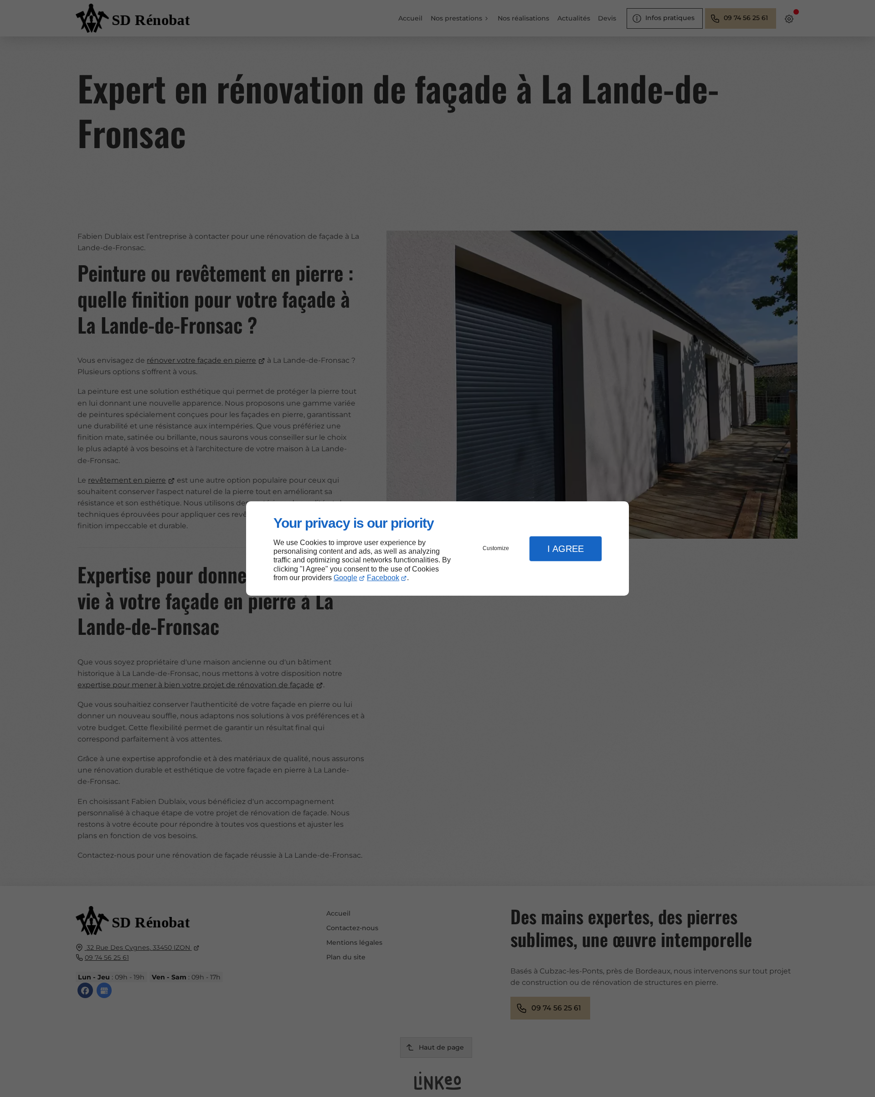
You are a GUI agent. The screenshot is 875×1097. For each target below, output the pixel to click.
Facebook (383, 578)
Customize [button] (496, 548)
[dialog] (437, 548)
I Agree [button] (565, 549)
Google (345, 578)
